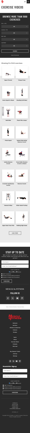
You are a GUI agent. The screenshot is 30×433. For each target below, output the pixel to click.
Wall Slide (8, 120)
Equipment (3, 42)
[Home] (2, 2)
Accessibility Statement (15, 408)
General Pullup (8, 205)
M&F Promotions (7, 273)
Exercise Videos (15, 341)
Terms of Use (15, 404)
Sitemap (15, 356)
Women (19, 272)
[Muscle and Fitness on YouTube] (17, 298)
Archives (15, 353)
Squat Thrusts (8, 80)
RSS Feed (15, 346)
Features (15, 329)
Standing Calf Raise (22, 100)
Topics (15, 337)
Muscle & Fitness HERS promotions (11, 275)
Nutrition (15, 325)
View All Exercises (15, 55)
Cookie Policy (15, 407)
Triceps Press (21, 80)
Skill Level (4, 23)
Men (15, 272)
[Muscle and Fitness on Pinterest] (22, 298)
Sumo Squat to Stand (8, 100)
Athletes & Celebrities (15, 327)
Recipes (15, 332)
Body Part (3, 36)
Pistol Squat (8, 140)
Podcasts (15, 344)
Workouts (15, 323)
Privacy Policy (15, 405)
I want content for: (15, 269)
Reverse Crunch (22, 183)
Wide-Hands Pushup (21, 205)
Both (11, 272)
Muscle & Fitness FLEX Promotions (11, 277)
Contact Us (15, 402)
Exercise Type (4, 29)
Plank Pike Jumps (22, 120)
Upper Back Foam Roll (8, 225)
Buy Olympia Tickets (15, 351)
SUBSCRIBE (7, 281)
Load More (15, 233)
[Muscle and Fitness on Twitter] (12, 298)
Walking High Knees (21, 225)
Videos (15, 339)
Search (15, 51)
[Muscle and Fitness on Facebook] (8, 298)
